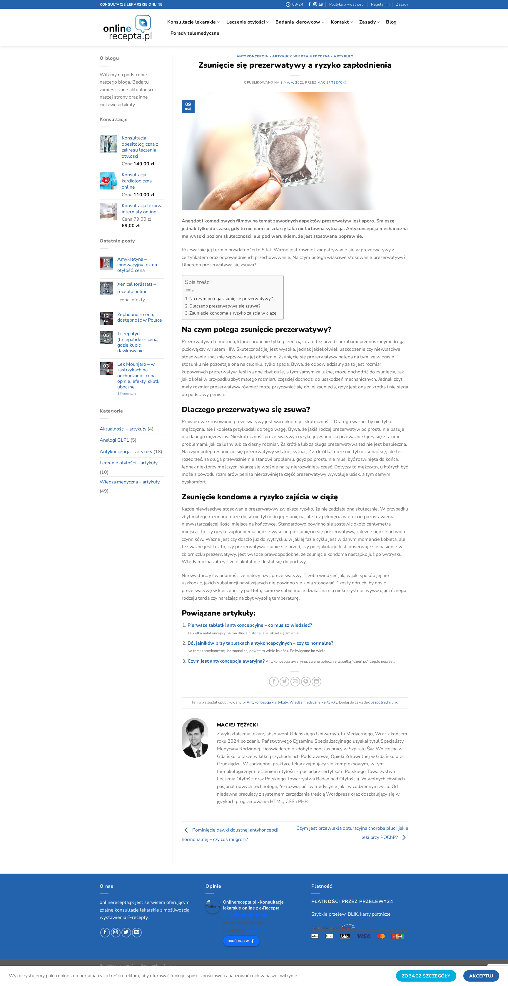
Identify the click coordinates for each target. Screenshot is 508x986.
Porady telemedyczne (195, 33)
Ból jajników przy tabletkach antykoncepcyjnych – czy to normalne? (260, 643)
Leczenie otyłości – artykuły (129, 463)
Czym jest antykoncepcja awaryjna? (226, 661)
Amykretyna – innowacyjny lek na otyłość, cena (137, 265)
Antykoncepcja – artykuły (126, 451)
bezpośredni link (383, 702)
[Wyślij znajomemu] (295, 681)
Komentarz (126, 393)
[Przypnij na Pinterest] (306, 681)
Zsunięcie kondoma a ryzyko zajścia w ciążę (233, 313)
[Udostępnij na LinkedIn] (316, 681)
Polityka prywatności (346, 4)
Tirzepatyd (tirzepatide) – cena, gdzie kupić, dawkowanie (137, 342)
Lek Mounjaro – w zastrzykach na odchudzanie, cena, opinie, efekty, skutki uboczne (139, 376)
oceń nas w (238, 940)
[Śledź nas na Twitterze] (126, 932)
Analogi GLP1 (114, 440)
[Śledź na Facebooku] (309, 4)
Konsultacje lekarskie (191, 22)
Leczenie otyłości (245, 22)
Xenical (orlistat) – (136, 284)
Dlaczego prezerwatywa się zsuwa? (224, 306)
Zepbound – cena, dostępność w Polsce (139, 317)
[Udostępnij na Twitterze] (284, 681)
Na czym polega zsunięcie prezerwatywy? (231, 299)
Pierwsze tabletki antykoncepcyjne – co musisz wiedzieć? (250, 625)
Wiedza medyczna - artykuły (323, 56)
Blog (391, 22)
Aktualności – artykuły (123, 429)
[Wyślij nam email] (320, 4)
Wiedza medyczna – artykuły (130, 482)
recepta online (132, 292)
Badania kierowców (297, 22)
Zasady (402, 4)
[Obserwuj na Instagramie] (315, 4)
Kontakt (340, 22)
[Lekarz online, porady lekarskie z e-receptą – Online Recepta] (129, 27)
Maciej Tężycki (331, 82)
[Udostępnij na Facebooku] (274, 681)
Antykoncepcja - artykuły (264, 56)
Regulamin (380, 4)
